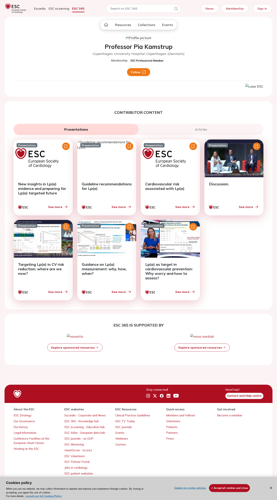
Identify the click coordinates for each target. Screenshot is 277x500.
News (209, 8)
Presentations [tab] (76, 129)
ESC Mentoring (74, 444)
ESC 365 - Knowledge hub (81, 421)
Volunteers (173, 421)
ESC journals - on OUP (78, 438)
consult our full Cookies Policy (43, 496)
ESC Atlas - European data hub (84, 433)
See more (55, 207)
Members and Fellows (180, 415)
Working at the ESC (26, 449)
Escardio (40, 8)
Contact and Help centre (244, 396)
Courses (120, 444)
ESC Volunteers (74, 456)
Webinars (121, 438)
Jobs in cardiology (75, 467)
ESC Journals (123, 427)
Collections (146, 25)
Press (170, 438)
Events (167, 25)
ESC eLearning (59, 8)
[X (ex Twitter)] (155, 396)
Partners (172, 433)
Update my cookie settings (190, 488)
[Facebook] (162, 396)
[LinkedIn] (168, 396)
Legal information (25, 433)
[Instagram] (148, 396)
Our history (21, 427)
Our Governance (24, 421)
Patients (172, 427)
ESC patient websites (78, 473)
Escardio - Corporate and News (85, 415)
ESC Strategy (22, 415)
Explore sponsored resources (73, 347)
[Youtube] (176, 396)
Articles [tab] (201, 129)
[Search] (176, 9)
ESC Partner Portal (77, 462)
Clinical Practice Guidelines (132, 415)
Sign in (262, 8)
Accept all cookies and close (231, 488)
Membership (235, 8)
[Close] (271, 488)
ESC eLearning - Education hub (84, 427)
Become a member (229, 415)
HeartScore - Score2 (78, 450)
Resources (123, 25)
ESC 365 (78, 8)
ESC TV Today (125, 421)
